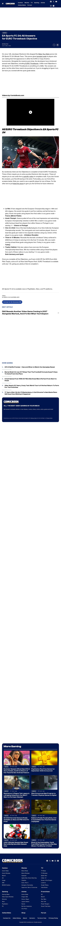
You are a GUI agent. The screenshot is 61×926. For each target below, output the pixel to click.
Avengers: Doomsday (27, 885)
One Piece (24, 908)
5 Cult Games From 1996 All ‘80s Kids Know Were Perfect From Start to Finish (31, 380)
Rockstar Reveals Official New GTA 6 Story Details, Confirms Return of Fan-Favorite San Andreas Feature (17, 770)
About (25, 918)
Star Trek (43, 901)
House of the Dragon (46, 880)
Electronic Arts (15, 297)
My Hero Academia (27, 906)
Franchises (45, 891)
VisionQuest (44, 887)
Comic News (5, 871)
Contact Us (6, 918)
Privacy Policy (49, 418)
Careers (32, 918)
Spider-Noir (44, 875)
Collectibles (22, 5)
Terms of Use (33, 418)
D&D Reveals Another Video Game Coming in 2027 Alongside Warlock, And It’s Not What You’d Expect (25, 312)
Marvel (4, 875)
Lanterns (43, 882)
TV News (43, 871)
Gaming (36, 2)
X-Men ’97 (43, 878)
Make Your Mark (43, 54)
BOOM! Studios (6, 885)
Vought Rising (44, 885)
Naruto (23, 904)
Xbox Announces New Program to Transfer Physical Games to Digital (43, 794)
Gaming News (6, 894)
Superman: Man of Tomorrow (29, 887)
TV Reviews (44, 873)
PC (3, 906)
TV (32, 2)
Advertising (17, 918)
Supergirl (24, 875)
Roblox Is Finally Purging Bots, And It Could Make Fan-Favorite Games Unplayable (43, 819)
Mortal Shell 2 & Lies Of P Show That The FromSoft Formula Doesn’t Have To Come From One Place (31, 373)
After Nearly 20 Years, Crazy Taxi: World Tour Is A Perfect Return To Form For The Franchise (32, 386)
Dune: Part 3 (25, 882)
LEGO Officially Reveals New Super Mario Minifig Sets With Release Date (16, 844)
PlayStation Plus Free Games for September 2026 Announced (43, 770)
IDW (3, 882)
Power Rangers (45, 904)
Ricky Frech (5, 43)
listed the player (18, 183)
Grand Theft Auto (45, 906)
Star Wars (43, 899)
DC (3, 878)
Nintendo (4, 899)
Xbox (3, 901)
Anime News (25, 894)
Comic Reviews (6, 873)
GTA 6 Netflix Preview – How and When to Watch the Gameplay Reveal (30, 367)
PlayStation (5, 904)
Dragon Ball (25, 896)
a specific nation (28, 176)
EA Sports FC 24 (6, 297)
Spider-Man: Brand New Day (29, 878)
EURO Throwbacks (32, 63)
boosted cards (41, 56)
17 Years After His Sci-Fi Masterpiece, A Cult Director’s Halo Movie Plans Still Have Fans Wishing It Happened (31, 393)
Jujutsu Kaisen (25, 901)
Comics (20, 2)
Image (3, 880)
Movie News (25, 871)
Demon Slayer (25, 899)
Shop (23, 913)
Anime (43, 2)
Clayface (24, 880)
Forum (29, 5)
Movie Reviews (25, 873)
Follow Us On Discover (12, 302)
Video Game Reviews (8, 896)
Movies (27, 2)
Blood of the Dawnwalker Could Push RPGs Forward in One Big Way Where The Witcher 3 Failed (44, 844)
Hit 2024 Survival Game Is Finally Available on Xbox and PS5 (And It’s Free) (16, 819)
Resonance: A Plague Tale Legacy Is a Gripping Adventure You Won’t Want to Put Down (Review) (16, 795)
